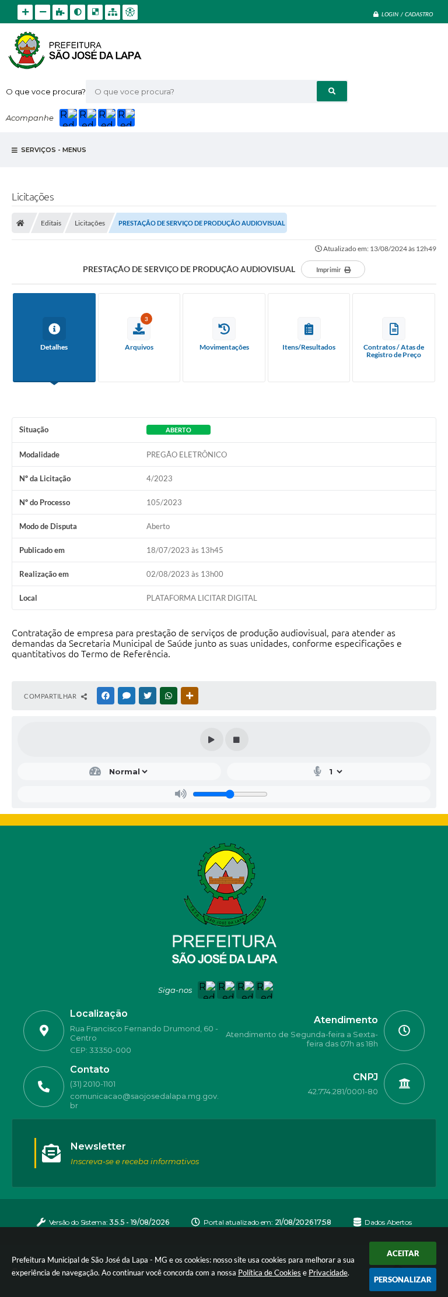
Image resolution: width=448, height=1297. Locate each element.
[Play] (211, 739)
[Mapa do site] (112, 12)
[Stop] (237, 739)
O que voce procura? (46, 91)
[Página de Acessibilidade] (130, 12)
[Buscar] (332, 91)
